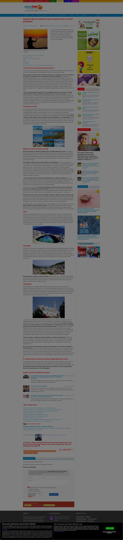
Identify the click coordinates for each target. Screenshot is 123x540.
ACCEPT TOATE (109, 528)
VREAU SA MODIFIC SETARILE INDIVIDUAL (109, 532)
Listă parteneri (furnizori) (59, 531)
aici (10, 535)
